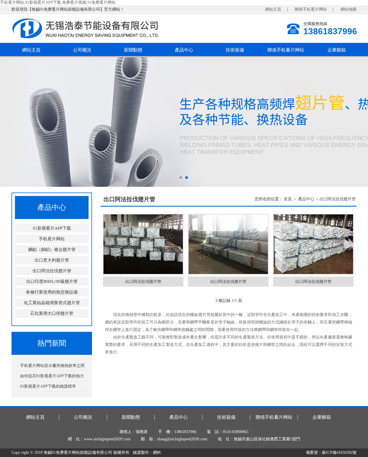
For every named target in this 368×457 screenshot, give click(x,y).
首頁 (288, 199)
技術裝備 (235, 49)
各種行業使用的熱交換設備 (52, 292)
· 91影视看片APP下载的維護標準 (47, 386)
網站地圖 (348, 9)
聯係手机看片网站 (311, 9)
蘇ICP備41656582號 (339, 452)
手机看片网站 (52, 239)
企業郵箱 (336, 49)
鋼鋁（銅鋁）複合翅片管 (52, 249)
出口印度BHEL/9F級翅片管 (52, 281)
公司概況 (82, 49)
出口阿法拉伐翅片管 (51, 271)
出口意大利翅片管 (51, 260)
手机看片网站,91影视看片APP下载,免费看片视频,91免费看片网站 (58, 2)
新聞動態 (133, 49)
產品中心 (184, 49)
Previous (10, 122)
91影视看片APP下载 (52, 228)
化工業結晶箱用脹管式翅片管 (52, 302)
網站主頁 (273, 9)
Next (358, 122)
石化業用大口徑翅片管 (51, 313)
